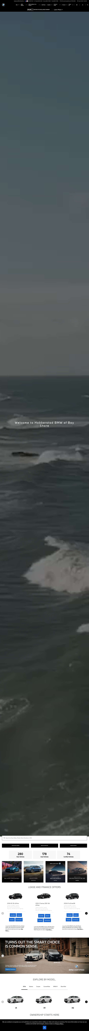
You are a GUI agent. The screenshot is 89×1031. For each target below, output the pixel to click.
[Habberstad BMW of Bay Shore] (8, 4)
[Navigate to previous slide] (1, 956)
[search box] (44, 837)
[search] (87, 5)
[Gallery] (44, 956)
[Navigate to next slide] (88, 956)
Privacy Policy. (59, 1024)
